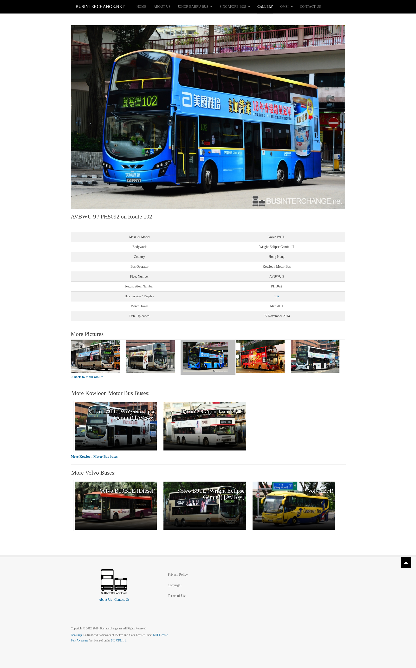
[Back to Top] (406, 562)
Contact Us (310, 6)
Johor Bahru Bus (193, 6)
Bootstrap (76, 635)
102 (276, 296)
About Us (162, 6)
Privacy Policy (178, 574)
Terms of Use (177, 596)
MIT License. (161, 635)
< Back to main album (87, 377)
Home (141, 6)
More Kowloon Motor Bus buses (94, 456)
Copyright (175, 585)
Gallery (265, 6)
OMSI (285, 6)
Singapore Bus (233, 6)
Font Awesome (79, 640)
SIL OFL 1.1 (118, 640)
